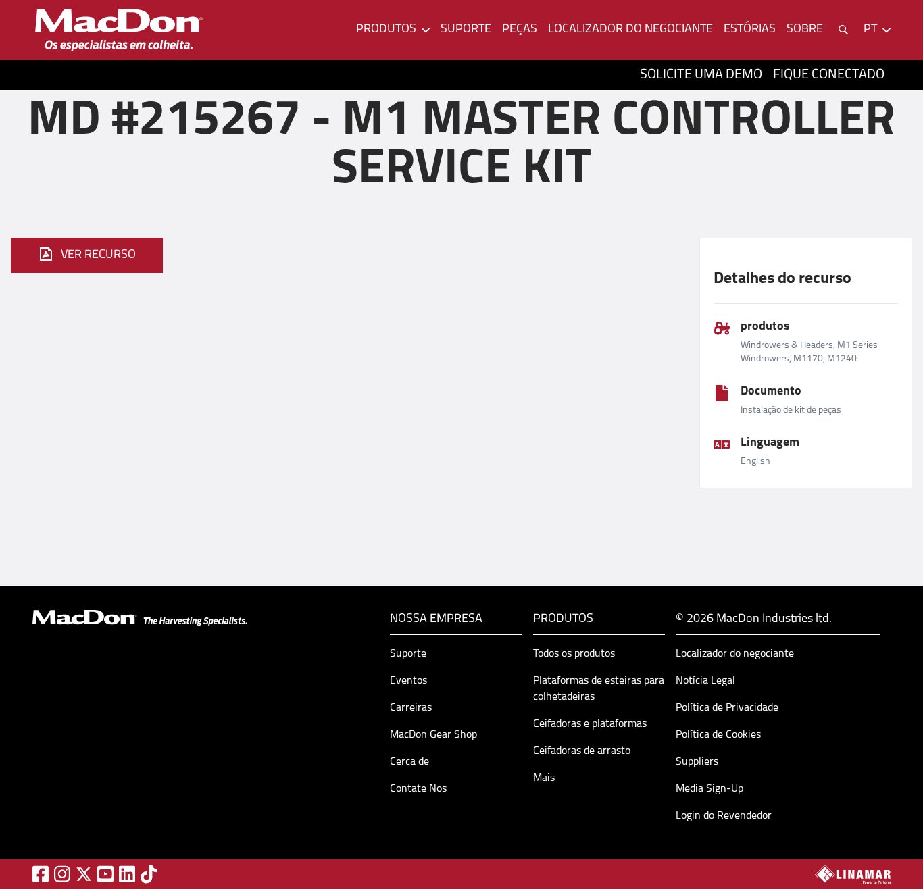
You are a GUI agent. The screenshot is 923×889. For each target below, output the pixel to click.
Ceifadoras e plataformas (590, 724)
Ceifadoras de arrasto (581, 751)
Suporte (466, 30)
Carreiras (411, 708)
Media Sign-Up (709, 789)
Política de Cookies (718, 735)
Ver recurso (98, 255)
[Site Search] (843, 29)
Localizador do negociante (630, 30)
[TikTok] (149, 874)
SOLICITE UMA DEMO (701, 75)
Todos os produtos (574, 654)
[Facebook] (40, 874)
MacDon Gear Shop (433, 735)
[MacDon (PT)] (118, 30)
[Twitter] (84, 874)
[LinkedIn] (127, 874)
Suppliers (697, 762)
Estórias (750, 30)
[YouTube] (105, 874)
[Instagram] (62, 874)
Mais (544, 778)
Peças (519, 30)
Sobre (805, 30)
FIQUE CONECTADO (828, 75)
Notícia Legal (705, 681)
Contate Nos (418, 789)
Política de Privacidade (727, 708)
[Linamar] (853, 874)
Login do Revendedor (724, 816)
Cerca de (409, 762)
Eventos (408, 681)
